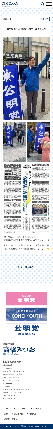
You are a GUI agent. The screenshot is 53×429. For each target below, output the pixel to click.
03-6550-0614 (13, 377)
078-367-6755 (12, 395)
